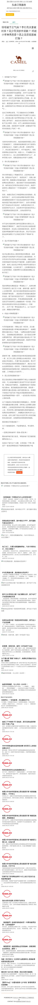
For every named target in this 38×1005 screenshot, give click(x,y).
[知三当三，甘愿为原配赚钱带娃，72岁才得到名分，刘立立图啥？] (19, 536)
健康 (30, 1)
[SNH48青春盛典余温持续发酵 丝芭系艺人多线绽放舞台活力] (7, 739)
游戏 (24, 8)
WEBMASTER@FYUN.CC (23, 1001)
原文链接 (19, 472)
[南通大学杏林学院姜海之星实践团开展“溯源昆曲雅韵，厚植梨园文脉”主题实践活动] (7, 809)
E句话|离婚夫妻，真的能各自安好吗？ (15, 572)
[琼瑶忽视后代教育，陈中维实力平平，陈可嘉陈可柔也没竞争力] (19, 510)
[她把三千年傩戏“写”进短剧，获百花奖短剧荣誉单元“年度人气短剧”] (7, 715)
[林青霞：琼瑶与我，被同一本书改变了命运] (15, 635)
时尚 (17, 1)
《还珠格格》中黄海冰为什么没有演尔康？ (17, 497)
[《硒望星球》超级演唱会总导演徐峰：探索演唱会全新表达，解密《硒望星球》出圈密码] (7, 939)
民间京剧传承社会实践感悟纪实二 (14, 770)
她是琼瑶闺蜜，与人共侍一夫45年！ (15, 684)
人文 (24, 1)
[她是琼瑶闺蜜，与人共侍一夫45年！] (13, 673)
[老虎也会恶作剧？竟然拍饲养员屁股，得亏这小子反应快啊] (19, 610)
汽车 (27, 1)
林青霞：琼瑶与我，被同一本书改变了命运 (17, 646)
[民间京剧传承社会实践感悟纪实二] (7, 763)
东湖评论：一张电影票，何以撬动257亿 (15, 700)
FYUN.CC (15, 997)
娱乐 (11, 8)
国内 (8, 1)
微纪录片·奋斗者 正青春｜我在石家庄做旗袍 (16, 972)
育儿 (30, 8)
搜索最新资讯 (10, 14)
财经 (14, 8)
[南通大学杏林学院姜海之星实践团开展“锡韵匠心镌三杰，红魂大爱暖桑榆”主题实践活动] (7, 833)
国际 (11, 1)
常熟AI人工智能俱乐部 (26, 999)
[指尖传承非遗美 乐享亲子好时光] (7, 894)
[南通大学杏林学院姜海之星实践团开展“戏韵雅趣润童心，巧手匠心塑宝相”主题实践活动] (7, 785)
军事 (17, 8)
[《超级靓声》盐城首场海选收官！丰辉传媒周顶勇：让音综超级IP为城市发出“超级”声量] (7, 915)
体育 (8, 8)
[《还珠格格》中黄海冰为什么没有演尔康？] (15, 486)
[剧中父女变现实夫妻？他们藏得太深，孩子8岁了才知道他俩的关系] (19, 584)
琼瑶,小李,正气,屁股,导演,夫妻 (14, 483)
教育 (27, 8)
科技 (21, 8)
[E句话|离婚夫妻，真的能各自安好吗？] (14, 561)
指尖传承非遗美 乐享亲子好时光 (13, 900)
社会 (14, 1)
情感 (21, 1)
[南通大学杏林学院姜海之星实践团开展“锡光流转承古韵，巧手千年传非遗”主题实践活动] (7, 857)
